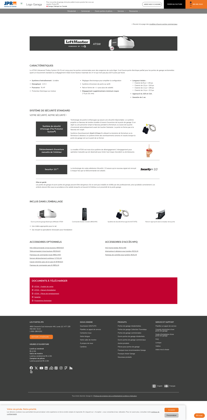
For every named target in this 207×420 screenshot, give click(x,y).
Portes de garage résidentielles (129, 326)
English (159, 386)
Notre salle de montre (88, 340)
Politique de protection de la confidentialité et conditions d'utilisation (115, 396)
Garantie (37, 297)
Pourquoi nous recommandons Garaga (132, 350)
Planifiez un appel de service (90, 329)
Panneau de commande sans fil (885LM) (44, 265)
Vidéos (158, 346)
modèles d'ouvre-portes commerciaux (163, 24)
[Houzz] (71, 369)
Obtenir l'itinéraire (40, 337)
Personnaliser (171, 415)
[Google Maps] (51, 369)
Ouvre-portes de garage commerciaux (132, 340)
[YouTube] (41, 369)
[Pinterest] (56, 369)
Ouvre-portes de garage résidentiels (131, 336)
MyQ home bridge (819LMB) (115, 248)
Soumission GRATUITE (88, 326)
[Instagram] (61, 369)
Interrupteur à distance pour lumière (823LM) (121, 251)
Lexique (158, 343)
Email (200, 415)
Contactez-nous (85, 333)
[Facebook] (31, 369)
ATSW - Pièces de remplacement (46, 294)
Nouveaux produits (125, 357)
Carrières (83, 347)
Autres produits (123, 343)
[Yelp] (31, 372)
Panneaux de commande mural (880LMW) (45, 255)
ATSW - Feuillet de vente (43, 287)
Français (172, 386)
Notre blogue (85, 336)
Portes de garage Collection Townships (132, 329)
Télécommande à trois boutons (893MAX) (45, 251)
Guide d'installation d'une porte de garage (164, 335)
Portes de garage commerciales (129, 333)
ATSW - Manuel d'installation (45, 290)
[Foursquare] (66, 369)
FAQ (157, 339)
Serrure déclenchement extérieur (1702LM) (46, 258)
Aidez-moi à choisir (162, 349)
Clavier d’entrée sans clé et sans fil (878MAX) (46, 262)
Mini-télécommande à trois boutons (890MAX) (47, 248)
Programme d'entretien (43, 301)
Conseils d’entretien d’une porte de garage (164, 330)
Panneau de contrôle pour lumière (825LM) (121, 255)
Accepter (171, 410)
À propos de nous (86, 343)
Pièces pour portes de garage (129, 347)
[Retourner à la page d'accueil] (10, 4)
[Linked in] (46, 369)
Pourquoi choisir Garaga (126, 354)
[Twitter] (36, 369)
